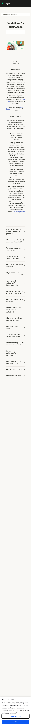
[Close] (29, 701)
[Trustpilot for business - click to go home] (5, 3)
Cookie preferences (15, 716)
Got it (15, 721)
